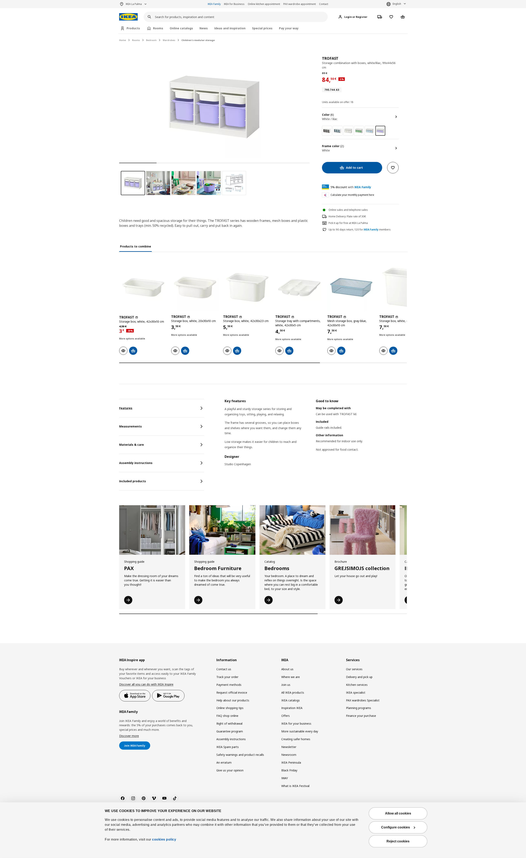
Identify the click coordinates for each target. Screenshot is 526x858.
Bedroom (151, 40)
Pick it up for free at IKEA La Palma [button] (348, 223)
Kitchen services (357, 685)
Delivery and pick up (359, 677)
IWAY (284, 778)
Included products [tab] (132, 481)
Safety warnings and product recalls (240, 755)
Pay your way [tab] (289, 28)
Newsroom (288, 755)
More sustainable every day (299, 731)
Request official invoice (231, 692)
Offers (285, 716)
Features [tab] (125, 408)
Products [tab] (133, 28)
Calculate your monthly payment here (352, 195)
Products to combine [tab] (135, 246)
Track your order (227, 677)
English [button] (397, 4)
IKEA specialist (355, 692)
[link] (327, 131)
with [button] (351, 187)
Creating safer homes (295, 739)
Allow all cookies (398, 813)
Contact (323, 4)
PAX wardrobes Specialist (363, 700)
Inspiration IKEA (291, 708)
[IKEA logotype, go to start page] (128, 17)
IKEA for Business (234, 4)
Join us (285, 685)
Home (122, 40)
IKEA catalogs (290, 700)
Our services (354, 669)
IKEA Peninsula (291, 762)
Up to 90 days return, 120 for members (360, 229)
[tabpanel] (316, 435)
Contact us (223, 669)
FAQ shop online (227, 716)
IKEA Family (214, 4)
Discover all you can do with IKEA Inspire (146, 684)
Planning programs (358, 708)
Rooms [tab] (158, 28)
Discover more (129, 736)
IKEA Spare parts (227, 747)
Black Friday (289, 770)
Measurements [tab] (130, 426)
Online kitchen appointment (264, 4)
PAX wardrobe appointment (299, 4)
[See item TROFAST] (143, 287)
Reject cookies (397, 841)
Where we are (290, 677)
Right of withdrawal (229, 723)
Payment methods (228, 685)
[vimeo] (153, 798)
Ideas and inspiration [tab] (230, 28)
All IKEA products (292, 692)
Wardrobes (169, 40)
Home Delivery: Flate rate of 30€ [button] (347, 216)
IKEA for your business (296, 723)
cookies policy (164, 839)
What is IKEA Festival (295, 786)
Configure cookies (395, 827)
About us (287, 669)
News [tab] (204, 28)
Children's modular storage (198, 40)
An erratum (224, 762)
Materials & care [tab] (131, 445)
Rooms (136, 40)
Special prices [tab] (262, 28)
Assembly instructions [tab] (135, 463)
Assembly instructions (231, 739)
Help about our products (232, 700)
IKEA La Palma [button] (134, 4)
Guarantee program (229, 731)
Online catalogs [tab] (181, 28)
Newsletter (288, 747)
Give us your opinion (229, 770)
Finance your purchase (361, 716)
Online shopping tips (229, 708)
